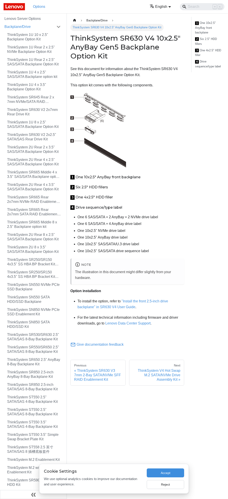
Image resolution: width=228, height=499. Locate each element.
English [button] (161, 6)
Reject (165, 484)
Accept (165, 473)
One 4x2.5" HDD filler (208, 53)
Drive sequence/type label (208, 64)
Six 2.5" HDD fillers (206, 41)
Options (39, 6)
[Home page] (74, 20)
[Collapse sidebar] (33, 494)
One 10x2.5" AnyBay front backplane (205, 27)
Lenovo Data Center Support (128, 323)
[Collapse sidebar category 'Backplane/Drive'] (58, 26)
